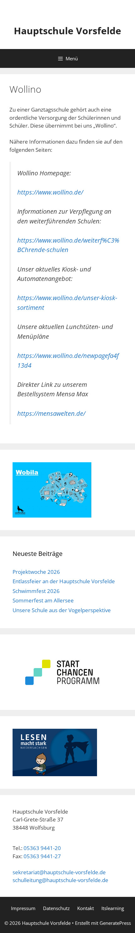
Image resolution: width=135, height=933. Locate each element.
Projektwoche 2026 (36, 571)
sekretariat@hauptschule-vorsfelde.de (59, 872)
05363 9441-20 (42, 848)
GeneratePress (115, 923)
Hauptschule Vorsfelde (67, 30)
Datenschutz (56, 908)
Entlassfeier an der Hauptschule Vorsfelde (64, 581)
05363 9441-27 (42, 856)
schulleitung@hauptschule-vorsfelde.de (60, 880)
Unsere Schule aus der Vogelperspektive (62, 610)
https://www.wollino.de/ (50, 192)
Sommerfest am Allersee (43, 600)
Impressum (23, 908)
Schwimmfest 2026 (36, 591)
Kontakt (85, 908)
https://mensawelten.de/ (51, 413)
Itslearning (112, 908)
